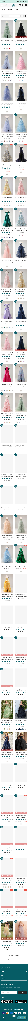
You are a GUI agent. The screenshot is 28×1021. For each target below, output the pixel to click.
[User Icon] (23, 5)
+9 (12, 237)
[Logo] (14, 5)
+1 (12, 141)
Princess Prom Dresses (10, 12)
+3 (26, 761)
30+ (25, 729)
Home (2, 12)
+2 (12, 666)
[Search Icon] (7, 5)
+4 (12, 390)
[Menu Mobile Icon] (2, 5)
